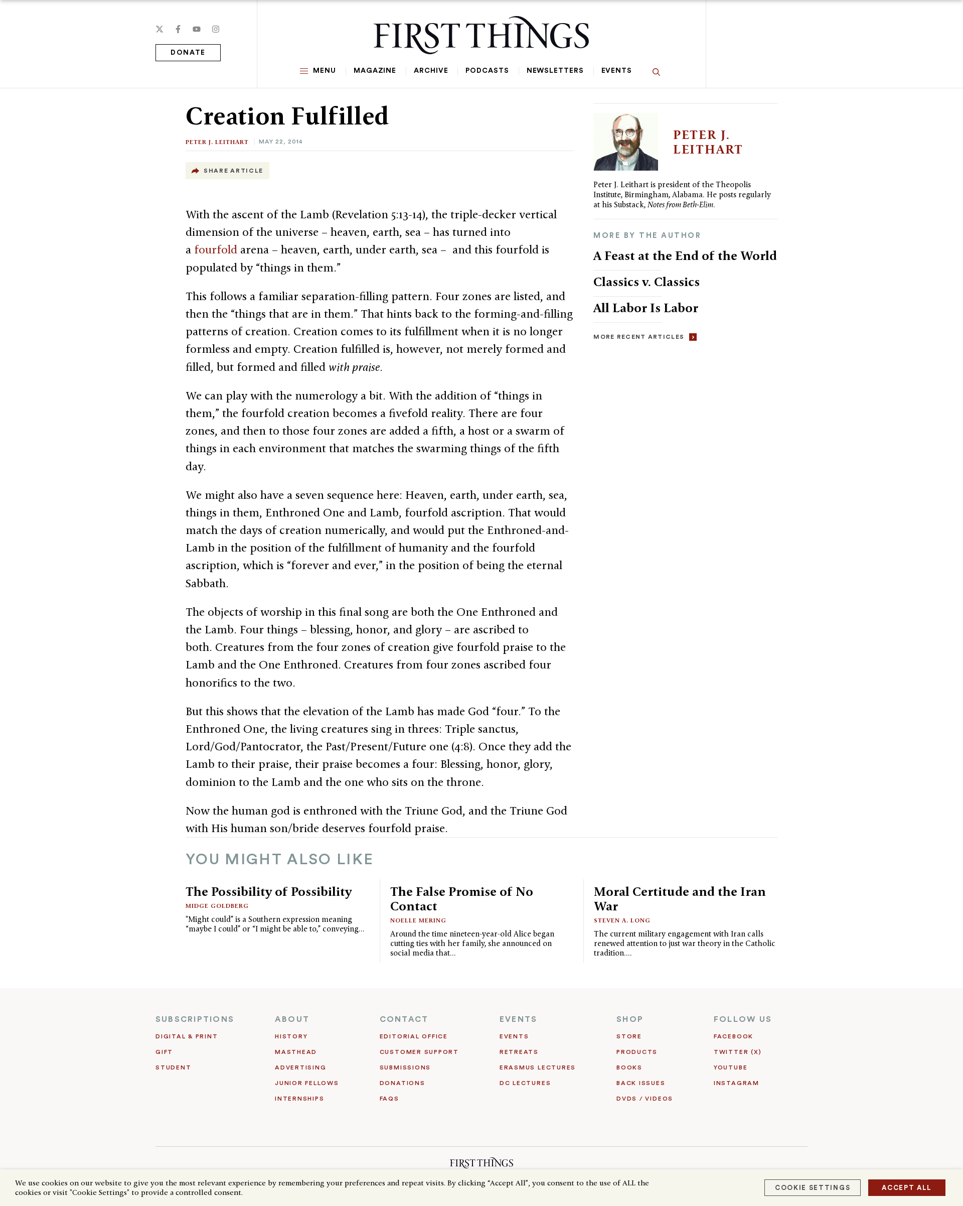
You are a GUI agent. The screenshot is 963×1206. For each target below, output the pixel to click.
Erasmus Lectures (538, 1067)
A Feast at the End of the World (685, 255)
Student (173, 1067)
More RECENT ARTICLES (638, 337)
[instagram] (216, 29)
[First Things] (481, 35)
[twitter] (159, 29)
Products (637, 1052)
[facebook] (178, 29)
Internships (299, 1099)
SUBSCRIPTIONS (194, 1019)
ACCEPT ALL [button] (907, 1187)
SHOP (630, 1019)
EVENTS (518, 1019)
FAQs (389, 1099)
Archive (431, 70)
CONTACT (404, 1019)
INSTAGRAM (736, 1083)
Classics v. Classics (646, 282)
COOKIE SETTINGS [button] (812, 1187)
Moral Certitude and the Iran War (680, 898)
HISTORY (291, 1036)
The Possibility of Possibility (269, 891)
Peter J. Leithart (217, 142)
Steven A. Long (622, 920)
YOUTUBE (730, 1067)
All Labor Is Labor (645, 308)
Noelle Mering (418, 920)
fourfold (217, 249)
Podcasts (487, 70)
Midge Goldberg (217, 905)
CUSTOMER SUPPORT (419, 1052)
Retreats (519, 1052)
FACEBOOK (733, 1036)
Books (629, 1067)
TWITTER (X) (737, 1052)
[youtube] (197, 29)
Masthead (296, 1052)
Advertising (300, 1067)
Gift (164, 1052)
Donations (402, 1083)
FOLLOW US (743, 1019)
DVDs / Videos (644, 1099)
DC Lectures (525, 1083)
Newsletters (555, 70)
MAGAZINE (375, 70)
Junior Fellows (307, 1083)
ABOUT (292, 1019)
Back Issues (640, 1083)
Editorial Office (414, 1036)
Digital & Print (186, 1036)
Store (629, 1036)
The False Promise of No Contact (461, 898)
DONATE (188, 52)
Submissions (405, 1067)
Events (616, 70)
